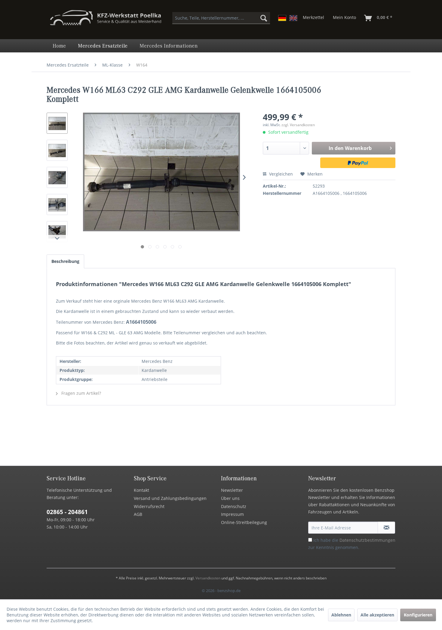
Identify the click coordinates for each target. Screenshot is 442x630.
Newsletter (232, 490)
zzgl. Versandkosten (298, 124)
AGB (138, 514)
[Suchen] (263, 18)
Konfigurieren (418, 615)
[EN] (293, 18)
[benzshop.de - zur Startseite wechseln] (105, 20)
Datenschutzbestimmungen (367, 540)
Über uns (230, 498)
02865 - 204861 (67, 512)
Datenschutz (233, 506)
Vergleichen (280, 174)
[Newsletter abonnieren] (386, 528)
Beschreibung (65, 261)
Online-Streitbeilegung (244, 522)
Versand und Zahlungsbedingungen (170, 498)
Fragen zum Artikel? (80, 393)
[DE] (282, 18)
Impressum (232, 514)
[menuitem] (221, 18)
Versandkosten (207, 578)
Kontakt (141, 490)
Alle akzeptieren (377, 615)
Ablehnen (341, 615)
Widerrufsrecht (149, 506)
